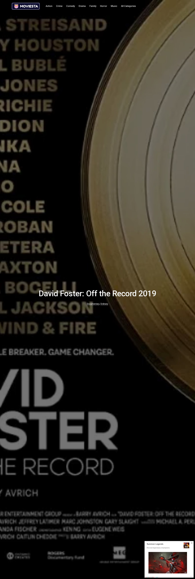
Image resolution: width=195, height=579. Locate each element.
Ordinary (104, 304)
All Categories (128, 6)
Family (93, 6)
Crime (59, 6)
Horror (103, 6)
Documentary (93, 304)
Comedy (70, 6)
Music (114, 6)
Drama (82, 6)
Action (49, 6)
